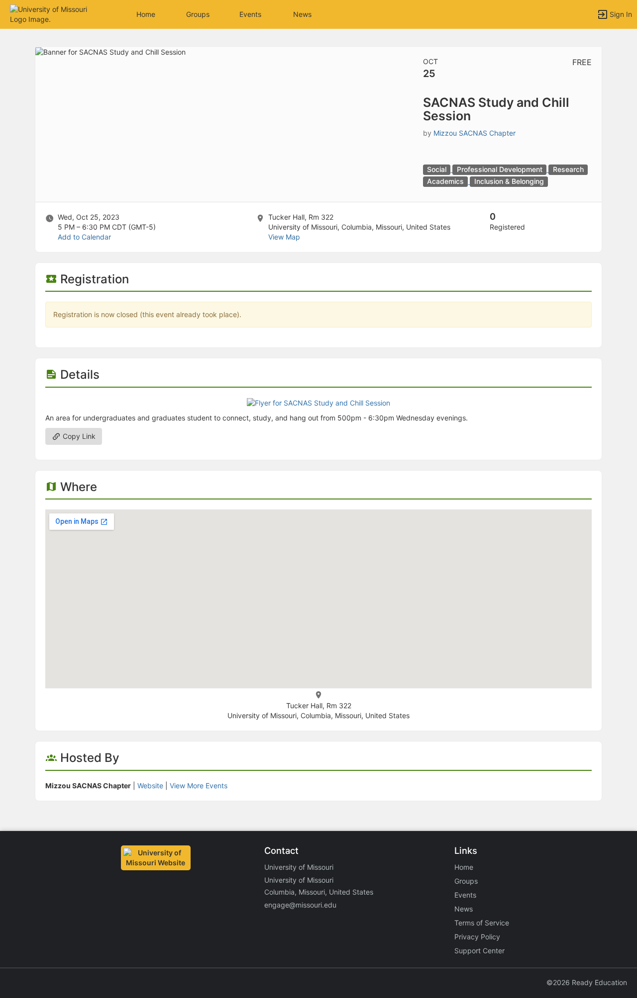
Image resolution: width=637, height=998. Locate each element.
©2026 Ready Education (586, 982)
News (302, 14)
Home (463, 867)
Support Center (479, 950)
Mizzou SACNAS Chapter (474, 133)
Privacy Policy (477, 936)
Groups (198, 14)
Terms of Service (481, 922)
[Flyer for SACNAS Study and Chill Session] (318, 402)
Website (150, 785)
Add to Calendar (84, 237)
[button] (51, 13)
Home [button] (145, 14)
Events (250, 14)
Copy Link (78, 436)
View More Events (198, 785)
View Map (284, 237)
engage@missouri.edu (300, 905)
